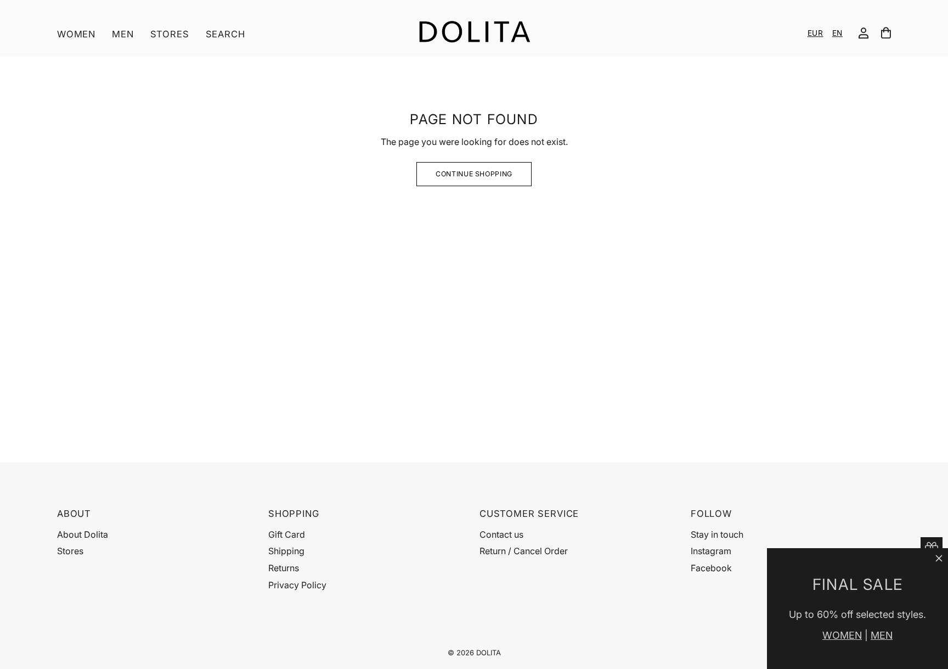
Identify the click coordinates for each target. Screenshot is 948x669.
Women (76, 34)
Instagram (711, 550)
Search (225, 34)
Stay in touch (717, 534)
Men (123, 34)
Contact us (501, 534)
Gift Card (286, 534)
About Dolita (82, 534)
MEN (882, 635)
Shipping (286, 550)
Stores (169, 34)
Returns (283, 567)
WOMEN (842, 635)
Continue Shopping (474, 174)
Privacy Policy (297, 584)
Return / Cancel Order (523, 550)
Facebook (711, 567)
